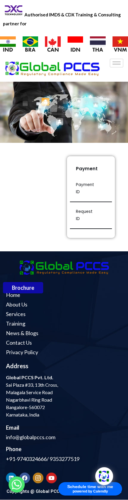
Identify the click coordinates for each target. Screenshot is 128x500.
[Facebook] (24, 478)
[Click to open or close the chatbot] (104, 476)
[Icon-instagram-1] (38, 478)
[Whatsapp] (17, 484)
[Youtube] (51, 478)
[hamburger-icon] (116, 63)
